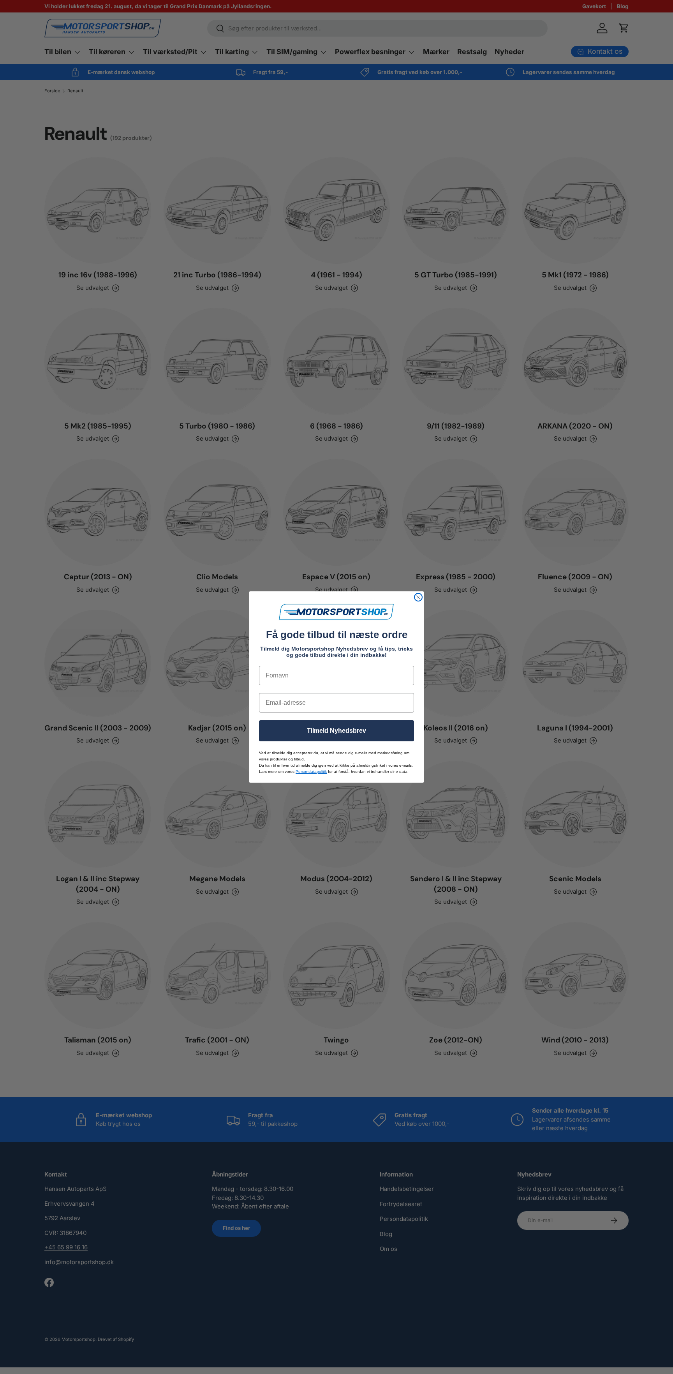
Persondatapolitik (311, 771)
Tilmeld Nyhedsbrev (336, 730)
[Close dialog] (418, 597)
